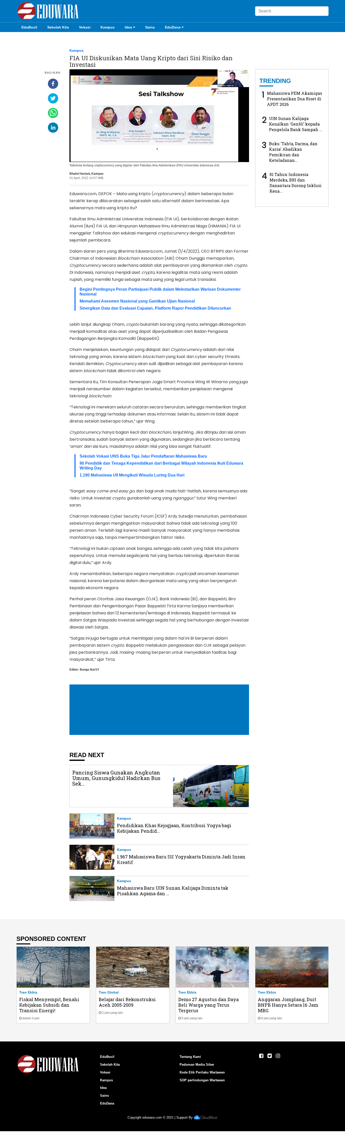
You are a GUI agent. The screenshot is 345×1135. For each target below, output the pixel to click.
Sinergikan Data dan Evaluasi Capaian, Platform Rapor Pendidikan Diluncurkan (155, 308)
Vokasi (84, 27)
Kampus (108, 27)
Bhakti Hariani (79, 173)
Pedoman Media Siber (197, 1064)
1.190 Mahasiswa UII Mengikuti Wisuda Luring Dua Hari (132, 475)
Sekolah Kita (58, 27)
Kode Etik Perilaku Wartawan (202, 1072)
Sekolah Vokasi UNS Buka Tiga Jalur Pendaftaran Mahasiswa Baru (143, 456)
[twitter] (53, 98)
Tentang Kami (190, 1057)
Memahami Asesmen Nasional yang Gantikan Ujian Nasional (137, 301)
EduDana (173, 27)
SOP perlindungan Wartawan (202, 1080)
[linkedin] (53, 127)
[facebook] (53, 83)
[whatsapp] (53, 113)
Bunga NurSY (89, 669)
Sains (150, 27)
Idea (128, 27)
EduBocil (29, 27)
